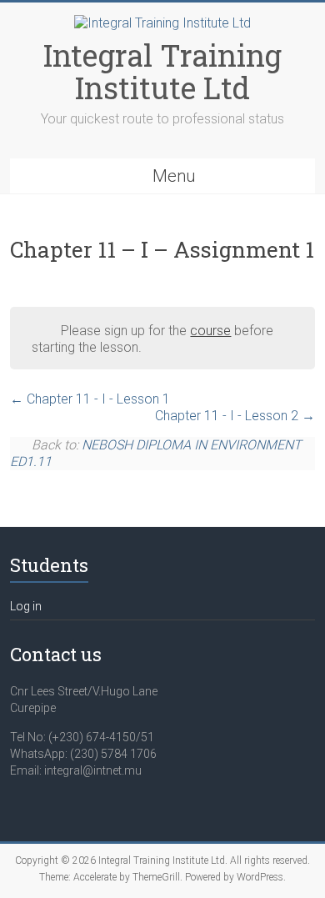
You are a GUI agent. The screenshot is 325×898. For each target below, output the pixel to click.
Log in (26, 606)
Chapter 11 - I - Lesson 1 (96, 399)
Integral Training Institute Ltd (162, 71)
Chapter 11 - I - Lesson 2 (228, 416)
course (210, 331)
